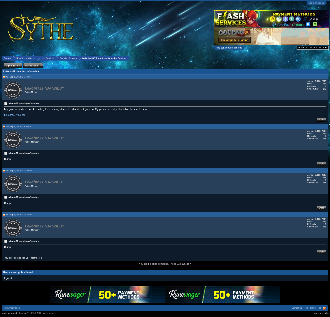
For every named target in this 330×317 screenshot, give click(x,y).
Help (306, 308)
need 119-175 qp (180, 263)
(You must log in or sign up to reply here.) (23, 258)
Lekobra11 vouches (15, 114)
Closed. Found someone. (155, 263)
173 (324, 83)
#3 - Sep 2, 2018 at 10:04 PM (19, 170)
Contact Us (297, 308)
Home (313, 308)
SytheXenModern (12, 308)
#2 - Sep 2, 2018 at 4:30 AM (18, 126)
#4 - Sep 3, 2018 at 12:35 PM (19, 214)
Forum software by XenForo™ (27, 313)
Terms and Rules (321, 313)
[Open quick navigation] (326, 58)
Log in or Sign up (316, 3)
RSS (324, 308)
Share (321, 119)
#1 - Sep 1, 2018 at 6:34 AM (18, 77)
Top (319, 308)
